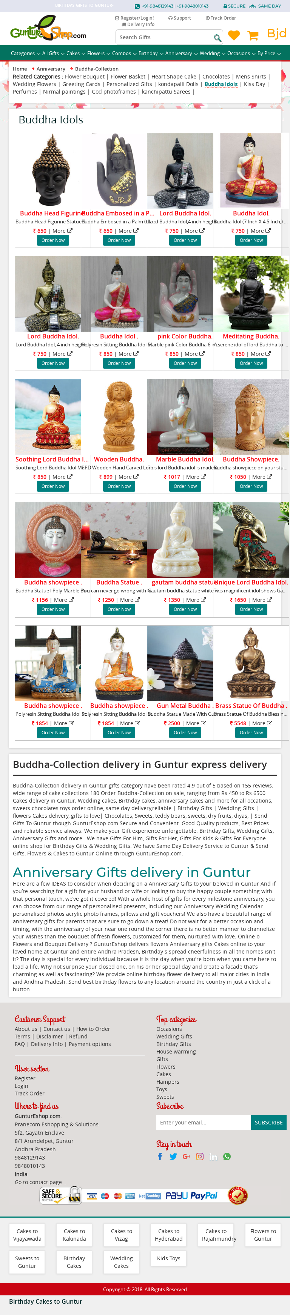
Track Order (223, 18)
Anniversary (178, 53)
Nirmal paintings (64, 91)
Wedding (210, 53)
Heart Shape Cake (173, 76)
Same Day (269, 6)
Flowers (96, 53)
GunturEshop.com (159, 853)
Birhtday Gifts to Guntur (83, 5)
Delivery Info (140, 24)
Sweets (165, 1096)
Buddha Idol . (119, 336)
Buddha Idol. (251, 213)
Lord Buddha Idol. (185, 213)
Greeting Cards (81, 84)
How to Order (93, 1028)
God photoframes (114, 91)
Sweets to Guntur (27, 1262)
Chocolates (216, 76)
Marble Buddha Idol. (185, 459)
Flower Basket (128, 76)
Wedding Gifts (174, 1036)
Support (182, 18)
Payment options (90, 1043)
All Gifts (50, 53)
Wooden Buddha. (119, 459)
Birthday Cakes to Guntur (45, 1301)
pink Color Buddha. (185, 336)
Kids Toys (168, 1258)
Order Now (53, 240)
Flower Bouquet (85, 76)
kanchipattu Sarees (166, 91)
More (59, 230)
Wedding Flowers (34, 84)
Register (25, 1078)
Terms (22, 1036)
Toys (161, 1089)
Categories (23, 53)
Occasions (238, 53)
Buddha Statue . (119, 582)
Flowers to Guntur (263, 1234)
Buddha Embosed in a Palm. (122, 213)
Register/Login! (136, 18)
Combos (121, 53)
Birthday (148, 53)
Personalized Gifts (129, 84)
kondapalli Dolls (178, 84)
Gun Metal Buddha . (185, 705)
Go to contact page (38, 1182)
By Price (266, 53)
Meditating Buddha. (251, 336)
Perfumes (25, 91)
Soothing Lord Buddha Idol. (54, 459)
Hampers (167, 1081)
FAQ (20, 1043)
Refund (78, 1036)
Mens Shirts (251, 76)
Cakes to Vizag (121, 1234)
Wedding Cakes (121, 1262)
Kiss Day (254, 84)
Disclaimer (49, 1036)
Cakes (73, 53)
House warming (176, 1051)
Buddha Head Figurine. (53, 213)
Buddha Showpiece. (251, 459)
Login (21, 1085)
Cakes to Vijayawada (27, 1234)
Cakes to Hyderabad (169, 1234)
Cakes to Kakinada (74, 1234)
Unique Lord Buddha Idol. (251, 582)
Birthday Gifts (173, 1043)
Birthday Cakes (74, 1262)
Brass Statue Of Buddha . (251, 705)
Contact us (56, 1028)
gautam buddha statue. (185, 582)
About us (26, 1028)
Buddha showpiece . (53, 582)
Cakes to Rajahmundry (219, 1234)
